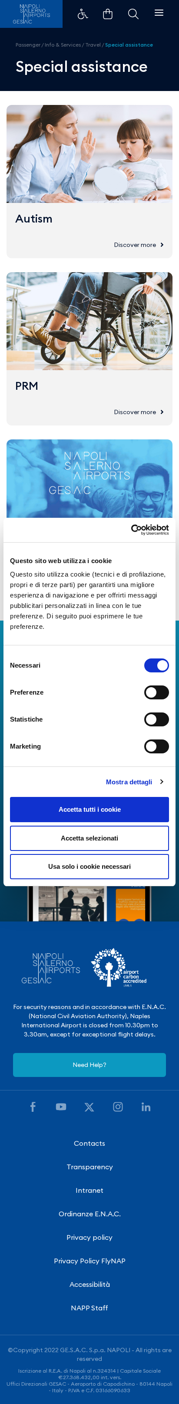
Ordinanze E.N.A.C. (90, 1213)
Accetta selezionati (89, 838)
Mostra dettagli (129, 782)
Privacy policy (89, 1237)
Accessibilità (90, 1284)
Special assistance (129, 44)
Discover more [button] (135, 245)
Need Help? (89, 1065)
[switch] (156, 692)
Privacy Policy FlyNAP (90, 1260)
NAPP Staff (89, 1307)
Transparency (89, 1166)
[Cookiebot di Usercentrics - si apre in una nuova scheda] (131, 530)
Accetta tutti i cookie (90, 809)
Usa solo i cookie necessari (89, 866)
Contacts (89, 1143)
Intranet (89, 1190)
